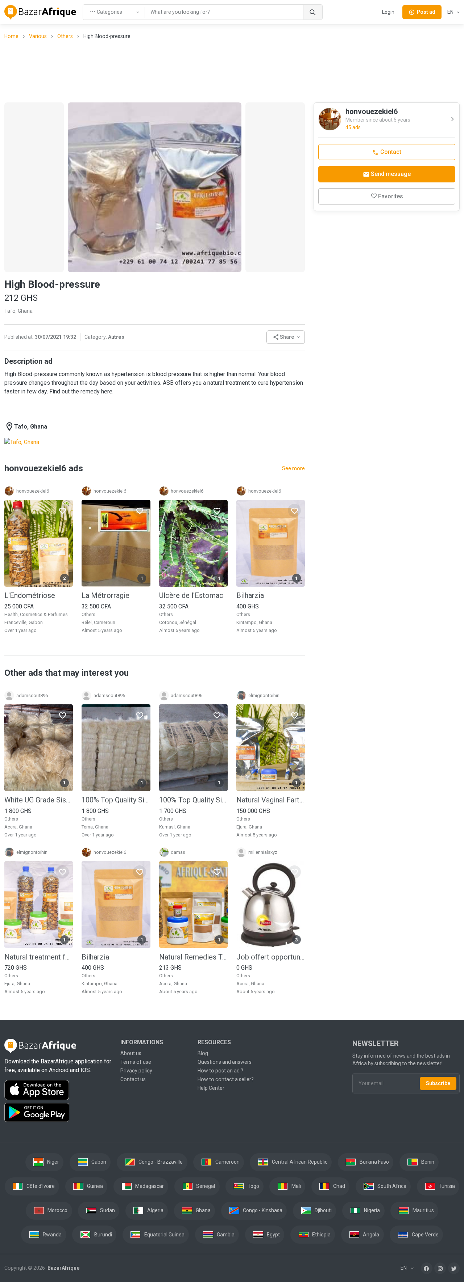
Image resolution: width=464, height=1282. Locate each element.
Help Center (211, 1088)
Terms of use (135, 1062)
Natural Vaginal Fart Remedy (270, 800)
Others (65, 36)
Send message (390, 173)
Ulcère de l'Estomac (191, 595)
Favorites (390, 196)
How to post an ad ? (220, 1071)
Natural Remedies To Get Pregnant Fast (193, 957)
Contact (390, 151)
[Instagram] (440, 1268)
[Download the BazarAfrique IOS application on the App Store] (58, 1090)
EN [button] (451, 12)
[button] (285, 337)
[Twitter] (454, 1268)
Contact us (133, 1079)
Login (388, 12)
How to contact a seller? (226, 1079)
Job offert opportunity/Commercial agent (270, 957)
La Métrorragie (105, 595)
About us (130, 1053)
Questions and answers (225, 1062)
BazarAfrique (63, 1268)
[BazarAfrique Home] (40, 12)
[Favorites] (62, 510)
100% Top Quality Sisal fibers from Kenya (116, 800)
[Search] (312, 12)
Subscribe (438, 1083)
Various (38, 36)
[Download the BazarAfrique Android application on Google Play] (58, 1112)
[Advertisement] (232, 70)
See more (293, 468)
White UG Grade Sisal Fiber (38, 800)
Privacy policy (136, 1071)
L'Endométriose (29, 595)
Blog (203, 1053)
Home (11, 36)
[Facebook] (426, 1268)
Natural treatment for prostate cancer (38, 957)
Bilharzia (250, 595)
